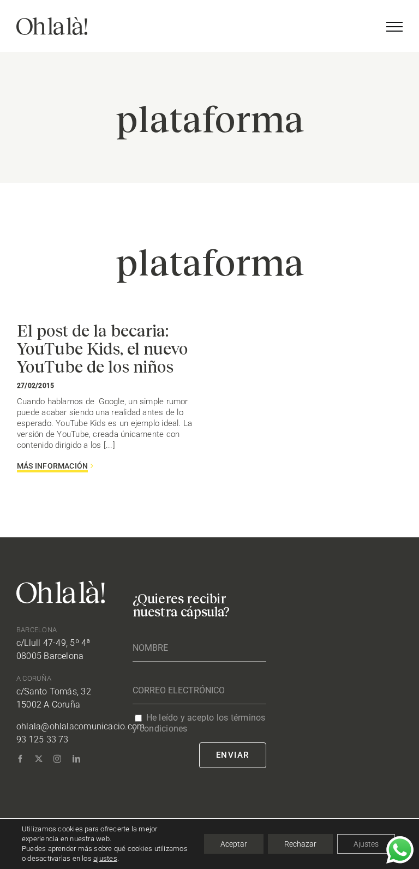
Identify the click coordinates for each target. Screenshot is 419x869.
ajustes (105, 858)
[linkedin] (76, 759)
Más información (52, 466)
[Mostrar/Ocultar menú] (394, 27)
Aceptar (233, 844)
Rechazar (300, 844)
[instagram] (57, 759)
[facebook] (20, 759)
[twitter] (39, 759)
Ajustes (366, 844)
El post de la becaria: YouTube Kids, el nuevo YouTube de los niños (102, 348)
